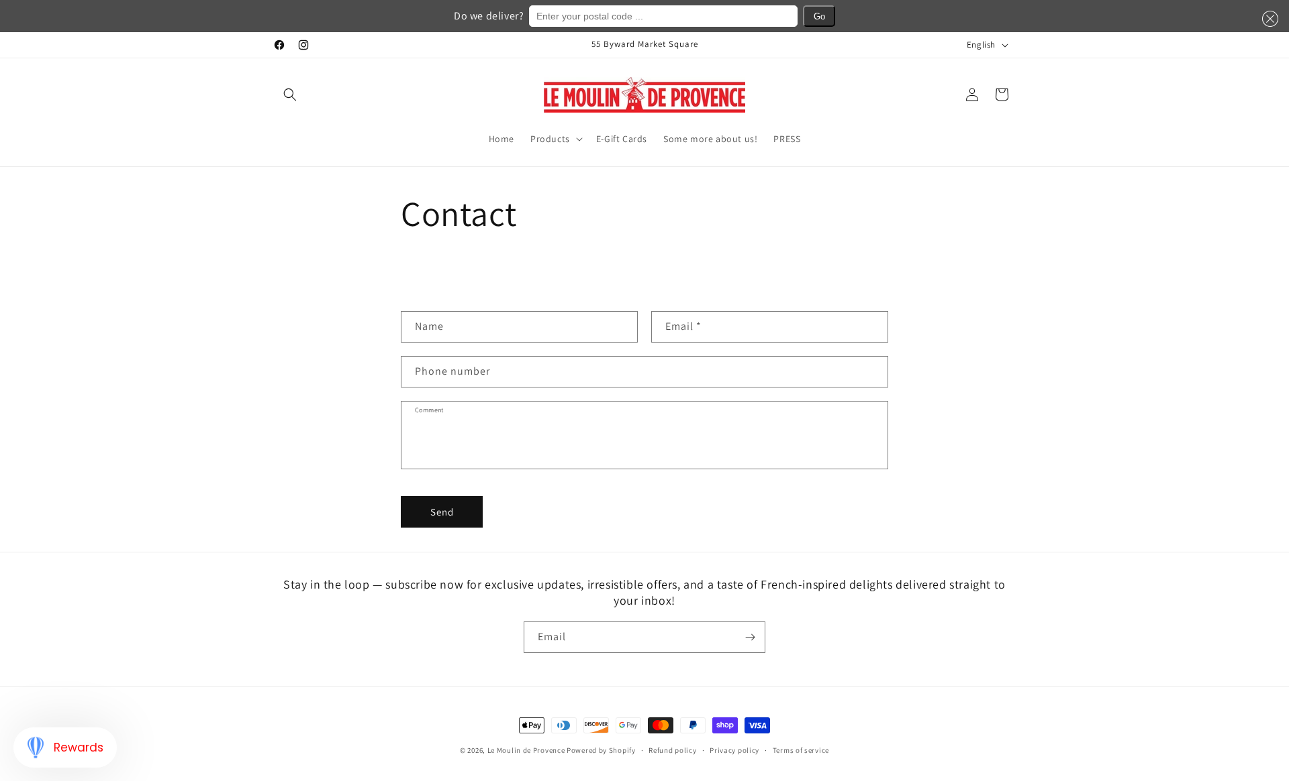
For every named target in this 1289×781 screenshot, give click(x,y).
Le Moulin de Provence (526, 750)
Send (442, 511)
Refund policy (672, 750)
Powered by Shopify (601, 750)
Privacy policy (734, 750)
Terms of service (801, 750)
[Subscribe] (750, 637)
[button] (290, 94)
